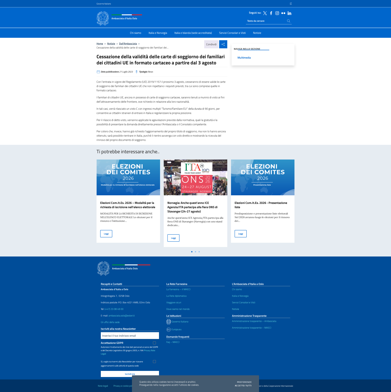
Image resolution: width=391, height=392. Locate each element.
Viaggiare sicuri (173, 302)
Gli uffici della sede (110, 322)
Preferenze (244, 382)
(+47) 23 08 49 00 (114, 309)
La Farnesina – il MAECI (178, 289)
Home (100, 43)
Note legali (103, 386)
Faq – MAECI (172, 342)
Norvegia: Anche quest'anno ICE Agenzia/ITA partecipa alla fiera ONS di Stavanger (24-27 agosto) (192, 207)
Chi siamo (237, 289)
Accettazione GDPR (112, 343)
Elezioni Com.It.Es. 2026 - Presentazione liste (261, 204)
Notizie (111, 43)
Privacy (147, 350)
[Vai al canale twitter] (264, 13)
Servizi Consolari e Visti (243, 302)
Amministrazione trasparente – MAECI (251, 327)
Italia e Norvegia (240, 296)
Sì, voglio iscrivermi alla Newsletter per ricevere (122, 361)
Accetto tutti (243, 386)
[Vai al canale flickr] (283, 13)
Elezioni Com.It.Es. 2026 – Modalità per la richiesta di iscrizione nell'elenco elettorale (127, 204)
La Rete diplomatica (176, 296)
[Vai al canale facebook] (270, 13)
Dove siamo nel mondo (178, 309)
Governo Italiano (104, 3)
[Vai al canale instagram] (276, 13)
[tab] (191, 251)
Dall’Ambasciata (128, 43)
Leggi (108, 233)
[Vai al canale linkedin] (289, 13)
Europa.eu (176, 329)
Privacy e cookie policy (124, 386)
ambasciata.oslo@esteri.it (122, 315)
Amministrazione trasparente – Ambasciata (254, 321)
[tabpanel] (128, 204)
